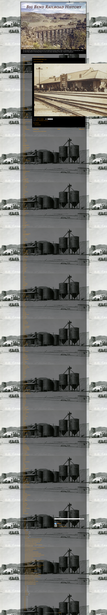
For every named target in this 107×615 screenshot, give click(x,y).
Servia (24, 435)
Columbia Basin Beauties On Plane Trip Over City (33, 544)
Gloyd (24, 246)
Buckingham (25, 159)
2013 (25, 602)
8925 (24, 104)
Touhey (24, 464)
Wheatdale (25, 497)
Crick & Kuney (25, 191)
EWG (24, 228)
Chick (24, 174)
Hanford (24, 262)
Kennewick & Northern (25, 285)
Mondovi (24, 334)
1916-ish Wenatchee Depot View (30, 543)
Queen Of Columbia (26, 389)
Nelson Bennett (25, 351)
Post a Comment (38, 124)
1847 (24, 59)
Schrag (24, 429)
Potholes (24, 384)
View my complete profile (62, 526)
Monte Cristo (25, 335)
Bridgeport (25, 156)
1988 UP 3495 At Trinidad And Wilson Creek (32, 556)
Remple (24, 401)
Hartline (24, 266)
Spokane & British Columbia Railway (26, 448)
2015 (25, 599)
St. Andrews (25, 451)
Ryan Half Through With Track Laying (31, 581)
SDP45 (60, 523)
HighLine (24, 270)
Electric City (25, 222)
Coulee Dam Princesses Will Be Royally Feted (33, 553)
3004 (24, 72)
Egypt (24, 219)
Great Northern (41, 120)
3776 (24, 84)
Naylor (24, 348)
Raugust (24, 396)
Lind (23, 303)
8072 (24, 99)
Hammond (25, 260)
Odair (24, 363)
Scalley (24, 424)
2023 (25, 523)
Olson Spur (25, 368)
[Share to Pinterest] (52, 119)
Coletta (24, 177)
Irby (23, 275)
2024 (25, 521)
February (26, 593)
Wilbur (24, 501)
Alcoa (24, 118)
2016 (25, 598)
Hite (23, 272)
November (27, 533)
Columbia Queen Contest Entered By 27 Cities (33, 540)
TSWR (24, 467)
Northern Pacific (26, 359)
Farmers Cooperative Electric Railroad (26, 234)
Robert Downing (26, 409)
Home (58, 129)
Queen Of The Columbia (29, 572)
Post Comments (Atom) (42, 131)
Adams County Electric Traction (26, 109)
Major (24, 310)
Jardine (24, 279)
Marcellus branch (26, 314)
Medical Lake (25, 323)
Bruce (24, 158)
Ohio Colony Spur (26, 367)
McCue (24, 319)
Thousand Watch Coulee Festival (30, 549)
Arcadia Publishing (26, 129)
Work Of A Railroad (28, 562)
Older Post (81, 129)
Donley (24, 210)
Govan (24, 249)
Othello (24, 372)
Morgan (24, 339)
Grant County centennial (25, 252)
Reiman (24, 400)
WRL (24, 512)
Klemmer (24, 288)
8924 (24, 103)
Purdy (24, 388)
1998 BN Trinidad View (29, 550)
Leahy (24, 299)
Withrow (24, 509)
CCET (24, 168)
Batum (24, 142)
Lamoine (24, 293)
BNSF (24, 151)
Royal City (24, 418)
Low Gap (24, 307)
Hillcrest (24, 271)
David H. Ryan (25, 199)
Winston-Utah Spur (26, 508)
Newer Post (36, 129)
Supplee (24, 457)
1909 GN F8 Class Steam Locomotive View (32, 541)
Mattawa (24, 318)
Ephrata (24, 223)
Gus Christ (25, 259)
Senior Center (25, 434)
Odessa (24, 364)
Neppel (24, 354)
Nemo (24, 352)
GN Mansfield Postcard (29, 546)
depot (37, 120)
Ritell (24, 405)
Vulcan (24, 474)
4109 (24, 88)
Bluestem (24, 150)
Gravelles (24, 255)
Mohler (24, 330)
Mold (24, 331)
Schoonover (25, 428)
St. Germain (25, 452)
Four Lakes (25, 238)
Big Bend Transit (26, 148)
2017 (25, 596)
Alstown (24, 122)
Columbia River (25, 181)
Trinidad (24, 465)
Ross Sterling (25, 416)
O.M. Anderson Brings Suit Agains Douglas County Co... (34, 560)
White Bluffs (25, 500)
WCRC (24, 489)
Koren (24, 289)
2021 (25, 526)
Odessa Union (25, 365)
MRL (24, 346)
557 (23, 95)
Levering (24, 301)
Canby (24, 164)
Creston (24, 190)
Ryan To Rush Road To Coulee (30, 584)
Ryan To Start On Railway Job (30, 579)
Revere (24, 404)
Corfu (24, 185)
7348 (24, 96)
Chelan (24, 173)
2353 (24, 64)
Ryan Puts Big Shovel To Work (30, 582)
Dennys (24, 203)
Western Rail (25, 496)
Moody (24, 338)
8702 (24, 101)
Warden (24, 478)
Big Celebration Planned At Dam (30, 559)
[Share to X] (50, 119)
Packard (24, 373)
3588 (24, 80)
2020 (25, 527)
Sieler (24, 439)
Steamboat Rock (26, 455)
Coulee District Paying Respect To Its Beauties (33, 566)
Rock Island (25, 410)
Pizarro (24, 381)
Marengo (24, 315)
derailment (25, 206)
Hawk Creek (25, 267)
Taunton (24, 459)
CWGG (24, 195)
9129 (24, 105)
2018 (25, 530)
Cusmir (24, 193)
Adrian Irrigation (26, 114)
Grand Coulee (25, 250)
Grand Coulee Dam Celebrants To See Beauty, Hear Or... (35, 547)
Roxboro (24, 417)
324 (23, 75)
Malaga (24, 311)
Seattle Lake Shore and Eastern (26, 431)
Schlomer (24, 426)
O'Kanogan (25, 361)
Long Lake (25, 306)
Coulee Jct (25, 187)
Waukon (24, 488)
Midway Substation (26, 326)
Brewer (24, 155)
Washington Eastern (26, 482)
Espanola (24, 227)
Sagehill (24, 422)
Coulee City (25, 186)
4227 (24, 92)
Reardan (24, 397)
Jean (24, 280)
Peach (24, 380)
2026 (25, 518)
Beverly (24, 143)
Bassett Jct (25, 141)
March (26, 591)
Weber (24, 492)
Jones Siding (25, 283)
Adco (24, 110)
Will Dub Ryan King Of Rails (30, 578)
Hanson (24, 263)
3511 (24, 79)
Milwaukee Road (26, 327)
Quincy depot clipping (26, 393)
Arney (24, 130)
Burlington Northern (26, 160)
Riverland (24, 408)
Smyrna (24, 443)
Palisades (24, 376)
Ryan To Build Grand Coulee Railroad (31, 575)
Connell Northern (26, 182)
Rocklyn (24, 414)
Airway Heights (25, 117)
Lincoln (24, 302)
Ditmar (24, 207)
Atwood (24, 133)
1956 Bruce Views (28, 569)
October (26, 534)
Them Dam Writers (26, 461)
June (26, 587)
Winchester (25, 505)
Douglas (24, 214)
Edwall (24, 218)
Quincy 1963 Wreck (26, 392)
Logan (24, 305)
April (26, 590)
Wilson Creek (25, 504)
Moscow (24, 342)
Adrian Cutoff (25, 113)
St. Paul (24, 453)
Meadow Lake (25, 322)
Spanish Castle (25, 446)
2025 (25, 520)
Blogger (59, 612)
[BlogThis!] (49, 119)
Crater (24, 189)
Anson (24, 125)
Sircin (24, 442)
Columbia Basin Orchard (25, 179)
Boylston (24, 154)
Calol (24, 163)
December (27, 531)
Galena (24, 242)
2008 (25, 609)
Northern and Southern (25, 357)
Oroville (24, 371)
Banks (24, 137)
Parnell (24, 377)
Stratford (24, 456)
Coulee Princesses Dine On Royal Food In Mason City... (34, 565)
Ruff (23, 421)
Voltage (24, 473)
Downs (24, 215)
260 (23, 67)
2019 (25, 529)
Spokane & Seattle (26, 449)
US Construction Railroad (26, 469)
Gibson (24, 245)
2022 (25, 524)
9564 (24, 107)
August (26, 537)
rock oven (24, 413)
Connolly (24, 183)
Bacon (24, 134)
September (27, 536)
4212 (24, 91)
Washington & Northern (25, 480)
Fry (23, 241)
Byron (24, 162)
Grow (24, 258)
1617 (24, 58)
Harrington (25, 264)
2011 (25, 605)
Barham (24, 138)
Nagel (24, 347)
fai (23, 229)
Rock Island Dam (26, 412)
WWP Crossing (25, 513)
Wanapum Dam (25, 477)
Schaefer (24, 425)
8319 (24, 100)
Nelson (24, 350)
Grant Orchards (25, 254)
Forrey (24, 237)
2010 (25, 606)
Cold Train (25, 176)
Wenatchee (46, 120)
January (26, 594)
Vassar (24, 470)
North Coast (25, 355)
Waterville (24, 485)
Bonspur (24, 152)
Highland (24, 268)
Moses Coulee (25, 343)
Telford (24, 460)
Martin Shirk (27, 563)
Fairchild (24, 231)
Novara (24, 360)
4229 (24, 93)
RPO (24, 420)
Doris (24, 211)
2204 (24, 63)
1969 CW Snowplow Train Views (30, 568)
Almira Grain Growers (27, 121)
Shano (24, 438)
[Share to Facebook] (51, 119)
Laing (24, 292)
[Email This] (48, 119)
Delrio (24, 202)
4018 (24, 87)
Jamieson (24, 276)
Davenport (25, 198)
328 (23, 76)
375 (23, 83)
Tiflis (23, 463)
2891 (24, 68)
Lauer (24, 298)
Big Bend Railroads (26, 147)
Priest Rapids (25, 385)
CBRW (24, 167)
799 (23, 97)
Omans (24, 369)
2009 (25, 608)
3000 (24, 71)
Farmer (24, 232)
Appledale (24, 126)
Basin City (24, 139)
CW (23, 194)
